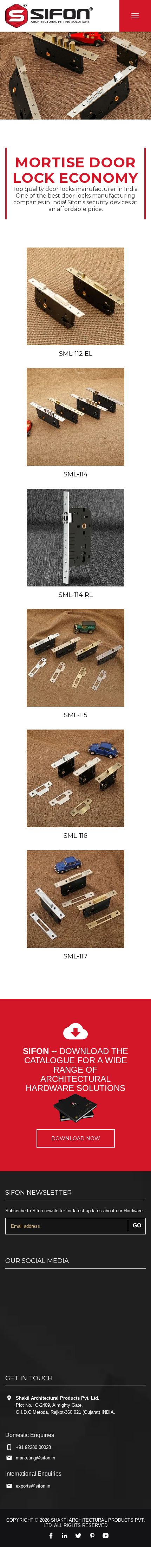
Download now (75, 1138)
